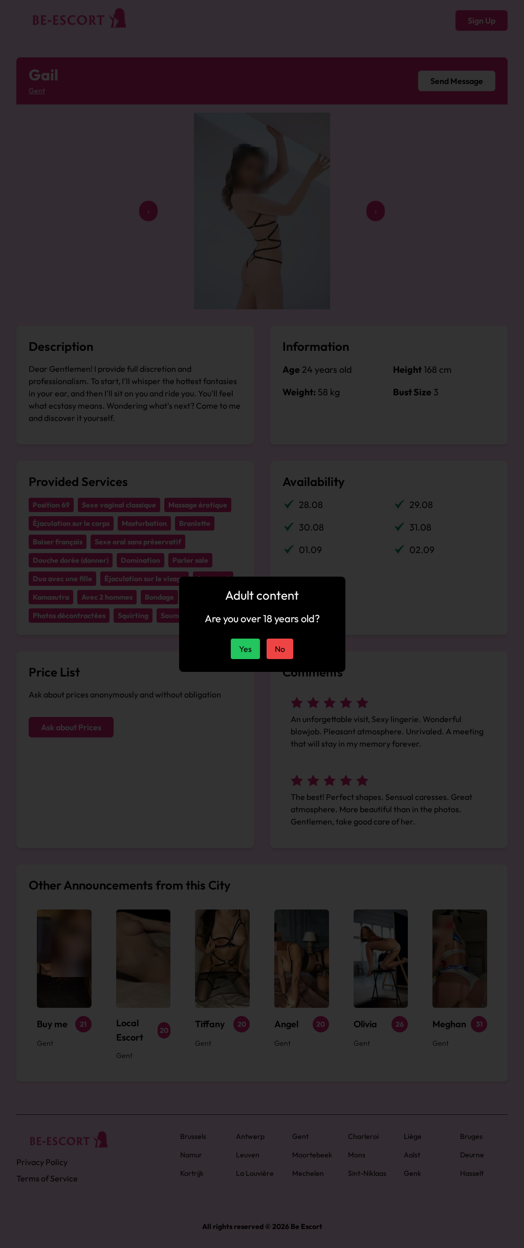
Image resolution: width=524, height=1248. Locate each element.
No (280, 649)
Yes (245, 649)
